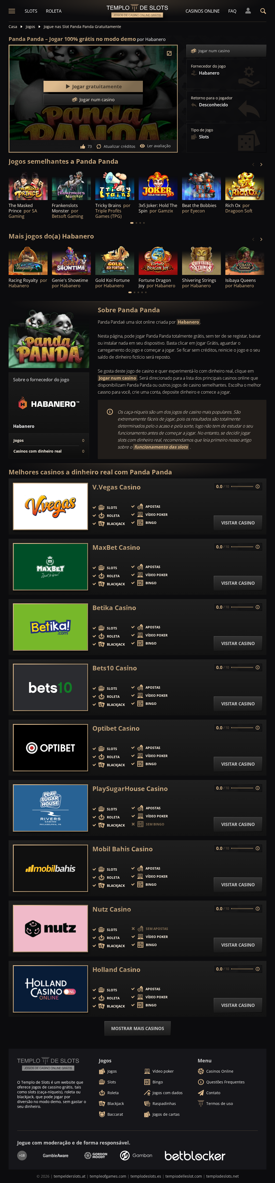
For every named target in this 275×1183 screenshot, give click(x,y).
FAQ (232, 11)
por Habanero (151, 39)
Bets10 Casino (114, 668)
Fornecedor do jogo (208, 66)
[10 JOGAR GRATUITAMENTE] (201, 260)
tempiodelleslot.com (183, 1176)
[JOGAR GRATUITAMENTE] (28, 185)
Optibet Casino (116, 728)
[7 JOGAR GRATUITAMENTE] (201, 185)
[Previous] (253, 164)
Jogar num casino (214, 50)
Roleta (53, 11)
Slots (31, 11)
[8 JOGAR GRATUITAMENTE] (158, 260)
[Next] (261, 164)
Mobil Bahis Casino (122, 849)
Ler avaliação (159, 145)
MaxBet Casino (116, 547)
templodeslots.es (146, 1176)
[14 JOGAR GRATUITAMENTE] (244, 260)
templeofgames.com (108, 1176)
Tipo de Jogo (202, 130)
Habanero (188, 322)
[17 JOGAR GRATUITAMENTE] (71, 260)
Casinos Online (203, 11)
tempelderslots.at (69, 1176)
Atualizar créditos (119, 146)
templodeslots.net (222, 1176)
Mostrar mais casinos (137, 1028)
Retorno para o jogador (212, 98)
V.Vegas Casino (116, 487)
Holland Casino (116, 969)
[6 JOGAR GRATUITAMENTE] (28, 260)
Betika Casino (114, 607)
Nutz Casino (111, 909)
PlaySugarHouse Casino (130, 788)
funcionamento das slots (161, 447)
